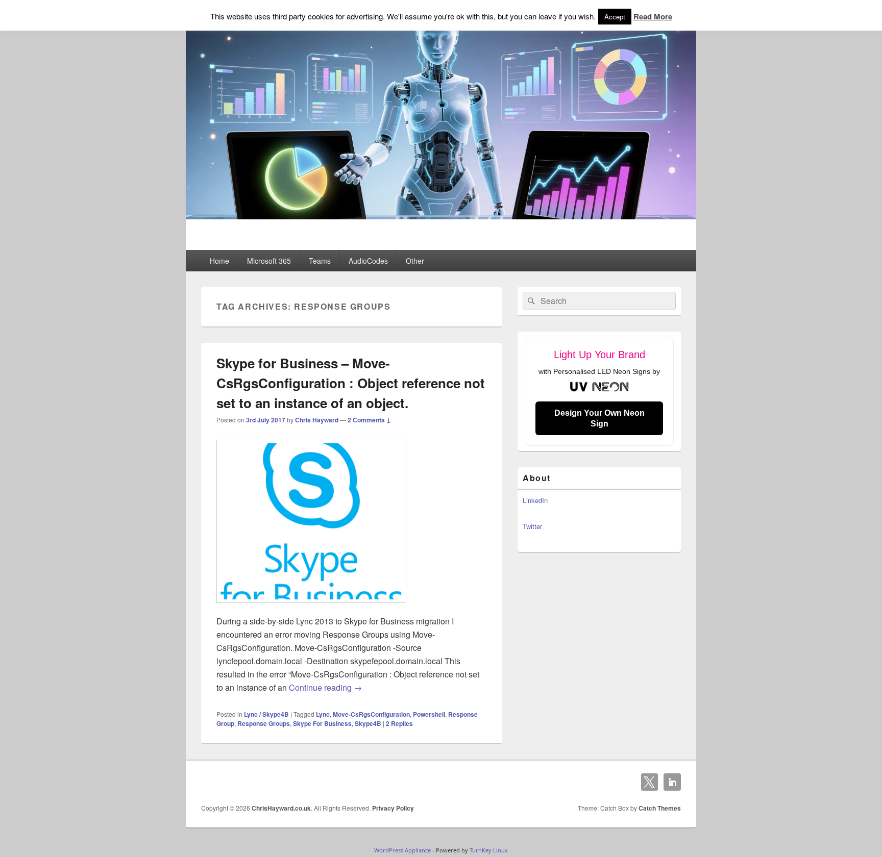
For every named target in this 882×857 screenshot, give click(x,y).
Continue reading (325, 687)
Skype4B (368, 723)
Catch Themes (660, 808)
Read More (652, 16)
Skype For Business (322, 723)
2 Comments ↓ (369, 419)
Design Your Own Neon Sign (599, 418)
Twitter (532, 526)
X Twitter (649, 782)
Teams (320, 261)
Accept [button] (614, 16)
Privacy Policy (393, 808)
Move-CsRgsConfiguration (371, 714)
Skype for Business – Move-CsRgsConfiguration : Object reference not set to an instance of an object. (350, 383)
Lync (323, 714)
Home (219, 261)
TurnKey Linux (489, 850)
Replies (399, 723)
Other (415, 261)
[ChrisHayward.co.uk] (441, 216)
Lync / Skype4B (266, 714)
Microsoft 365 (269, 261)
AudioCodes (368, 261)
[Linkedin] (672, 782)
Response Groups (263, 723)
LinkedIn (535, 500)
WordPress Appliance (402, 850)
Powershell (429, 714)
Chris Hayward (316, 419)
